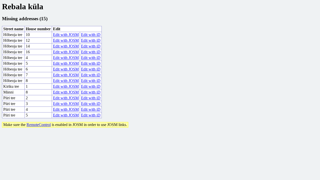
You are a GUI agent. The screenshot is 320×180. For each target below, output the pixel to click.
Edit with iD (90, 34)
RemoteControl (38, 124)
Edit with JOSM (66, 34)
